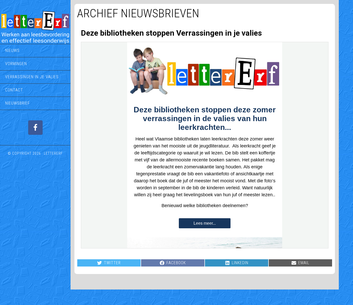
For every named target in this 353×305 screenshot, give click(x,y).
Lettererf (53, 153)
